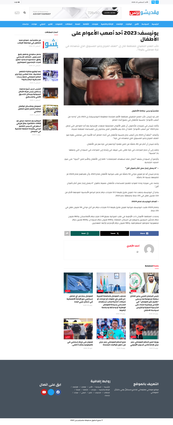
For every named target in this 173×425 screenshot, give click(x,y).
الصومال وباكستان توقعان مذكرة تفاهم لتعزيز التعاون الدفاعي (29, 108)
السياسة (145, 24)
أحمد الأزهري (133, 246)
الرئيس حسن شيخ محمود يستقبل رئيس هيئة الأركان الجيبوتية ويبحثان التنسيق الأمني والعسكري (29, 93)
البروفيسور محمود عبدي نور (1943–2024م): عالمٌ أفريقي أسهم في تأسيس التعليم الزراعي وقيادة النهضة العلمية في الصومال (28, 126)
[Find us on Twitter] (153, 2)
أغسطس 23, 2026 (35, 46)
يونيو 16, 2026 (153, 314)
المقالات (107, 392)
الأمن (137, 24)
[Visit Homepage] (144, 12)
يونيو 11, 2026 (153, 348)
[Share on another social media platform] (67, 233)
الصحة (78, 389)
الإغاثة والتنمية (104, 389)
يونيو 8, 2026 (121, 348)
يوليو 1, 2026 (36, 135)
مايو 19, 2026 (88, 348)
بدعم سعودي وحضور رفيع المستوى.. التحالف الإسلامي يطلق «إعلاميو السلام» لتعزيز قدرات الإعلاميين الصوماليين (28, 58)
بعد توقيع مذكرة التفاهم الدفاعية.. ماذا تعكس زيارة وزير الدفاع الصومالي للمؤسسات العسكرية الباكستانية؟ (28, 75)
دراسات (107, 395)
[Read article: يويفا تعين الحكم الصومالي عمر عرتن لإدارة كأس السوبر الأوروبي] (144, 328)
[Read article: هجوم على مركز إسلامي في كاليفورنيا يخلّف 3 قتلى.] (78, 328)
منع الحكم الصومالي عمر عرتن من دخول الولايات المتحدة (112, 343)
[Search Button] (25, 13)
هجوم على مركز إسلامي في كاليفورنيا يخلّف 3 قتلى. (80, 343)
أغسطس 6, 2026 (35, 83)
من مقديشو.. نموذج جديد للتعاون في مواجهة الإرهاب (29, 41)
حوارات (76, 392)
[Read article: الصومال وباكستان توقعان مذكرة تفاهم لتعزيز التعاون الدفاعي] (50, 110)
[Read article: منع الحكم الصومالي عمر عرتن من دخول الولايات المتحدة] (111, 328)
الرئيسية (155, 24)
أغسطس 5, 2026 (35, 100)
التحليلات (98, 392)
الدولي (134, 291)
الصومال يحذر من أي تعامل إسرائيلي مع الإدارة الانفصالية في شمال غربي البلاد (80, 299)
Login (16, 2)
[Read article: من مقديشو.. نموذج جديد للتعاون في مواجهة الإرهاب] (50, 44)
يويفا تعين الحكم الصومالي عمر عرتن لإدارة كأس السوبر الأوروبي (144, 343)
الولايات (129, 24)
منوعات (93, 389)
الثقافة (85, 389)
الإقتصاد (75, 386)
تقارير (90, 392)
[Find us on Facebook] (157, 2)
